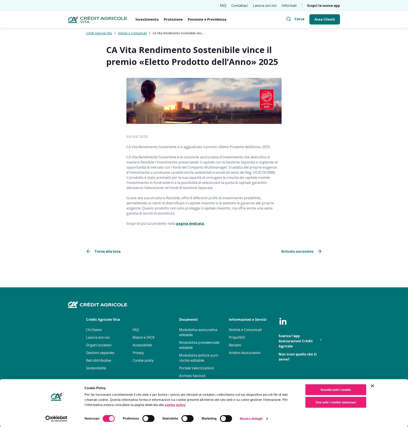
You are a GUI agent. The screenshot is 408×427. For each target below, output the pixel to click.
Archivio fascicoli (192, 375)
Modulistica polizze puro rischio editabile (198, 358)
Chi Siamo (94, 329)
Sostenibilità (96, 368)
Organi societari (99, 345)
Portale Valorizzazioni (196, 368)
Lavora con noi (264, 5)
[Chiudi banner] (372, 385)
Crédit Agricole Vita (99, 33)
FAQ (223, 5)
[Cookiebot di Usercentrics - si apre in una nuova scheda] (56, 419)
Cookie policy (143, 360)
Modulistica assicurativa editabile (198, 332)
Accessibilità (142, 345)
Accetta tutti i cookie (335, 389)
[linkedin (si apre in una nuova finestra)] (283, 321)
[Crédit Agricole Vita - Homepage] (97, 19)
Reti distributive (98, 360)
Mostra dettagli (251, 418)
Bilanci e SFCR (143, 337)
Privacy (138, 352)
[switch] (148, 418)
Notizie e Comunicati (132, 33)
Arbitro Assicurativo (245, 352)
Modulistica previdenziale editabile (199, 345)
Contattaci (239, 5)
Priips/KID (237, 337)
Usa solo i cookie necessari (336, 402)
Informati (289, 5)
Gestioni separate (100, 352)
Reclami (235, 345)
